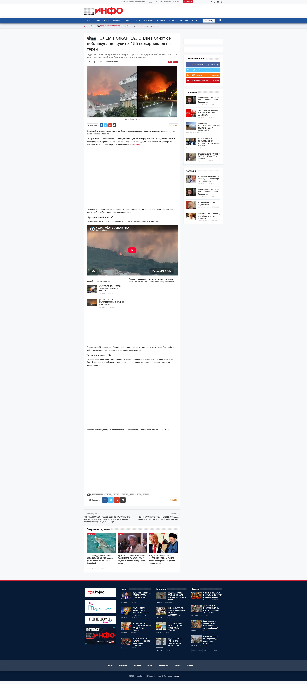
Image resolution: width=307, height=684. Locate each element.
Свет (127, 21)
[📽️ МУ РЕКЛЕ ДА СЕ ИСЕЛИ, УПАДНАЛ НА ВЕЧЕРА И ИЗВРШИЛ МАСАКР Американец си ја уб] (92, 289)
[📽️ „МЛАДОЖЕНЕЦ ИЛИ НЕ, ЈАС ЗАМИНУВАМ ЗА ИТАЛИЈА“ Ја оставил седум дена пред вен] (161, 641)
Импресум (167, 2)
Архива (149, 2)
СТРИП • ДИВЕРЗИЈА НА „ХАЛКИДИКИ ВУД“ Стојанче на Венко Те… (212, 595)
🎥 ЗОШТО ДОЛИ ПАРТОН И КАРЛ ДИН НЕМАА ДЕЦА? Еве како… (209, 156)
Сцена (172, 21)
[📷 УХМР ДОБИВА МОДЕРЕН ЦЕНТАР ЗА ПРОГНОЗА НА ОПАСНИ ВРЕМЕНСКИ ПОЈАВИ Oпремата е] (161, 626)
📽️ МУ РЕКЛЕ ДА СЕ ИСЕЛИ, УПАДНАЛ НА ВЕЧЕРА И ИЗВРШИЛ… (110, 288)
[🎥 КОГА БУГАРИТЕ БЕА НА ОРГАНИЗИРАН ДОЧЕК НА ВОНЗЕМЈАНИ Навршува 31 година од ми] (161, 611)
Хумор (177, 665)
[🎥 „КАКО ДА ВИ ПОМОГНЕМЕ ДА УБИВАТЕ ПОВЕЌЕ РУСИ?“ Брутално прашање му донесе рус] (132, 543)
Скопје (136, 21)
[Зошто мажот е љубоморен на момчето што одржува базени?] (196, 624)
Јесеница (116, 494)
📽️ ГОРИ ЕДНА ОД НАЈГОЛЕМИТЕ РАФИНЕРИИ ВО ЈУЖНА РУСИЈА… (111, 302)
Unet (177, 676)
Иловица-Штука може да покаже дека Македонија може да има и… (208, 178)
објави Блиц (135, 144)
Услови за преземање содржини (133, 2)
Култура (161, 21)
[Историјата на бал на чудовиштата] (191, 205)
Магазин (184, 21)
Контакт (159, 2)
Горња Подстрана (97, 494)
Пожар (132, 494)
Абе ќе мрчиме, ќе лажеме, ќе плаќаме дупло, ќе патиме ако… (209, 216)
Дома (90, 21)
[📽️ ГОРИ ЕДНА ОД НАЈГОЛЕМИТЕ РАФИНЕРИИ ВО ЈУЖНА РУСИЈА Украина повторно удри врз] (92, 302)
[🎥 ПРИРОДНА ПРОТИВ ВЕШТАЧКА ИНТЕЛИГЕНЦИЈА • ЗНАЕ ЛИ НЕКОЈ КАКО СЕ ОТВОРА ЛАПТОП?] (196, 608)
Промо (110, 665)
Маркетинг (177, 2)
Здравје (137, 665)
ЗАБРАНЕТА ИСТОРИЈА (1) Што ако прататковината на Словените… (209, 99)
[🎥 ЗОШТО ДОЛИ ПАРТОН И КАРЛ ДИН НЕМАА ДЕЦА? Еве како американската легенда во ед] (191, 157)
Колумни (148, 21)
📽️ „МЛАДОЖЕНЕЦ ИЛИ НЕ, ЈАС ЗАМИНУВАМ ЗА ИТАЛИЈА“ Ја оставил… (169, 643)
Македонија (103, 21)
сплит (139, 494)
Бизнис (117, 21)
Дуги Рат (108, 494)
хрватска (146, 494)
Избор (175, 61)
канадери (125, 494)
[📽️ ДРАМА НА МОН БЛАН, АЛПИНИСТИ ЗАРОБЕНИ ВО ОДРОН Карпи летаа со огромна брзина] (161, 595)
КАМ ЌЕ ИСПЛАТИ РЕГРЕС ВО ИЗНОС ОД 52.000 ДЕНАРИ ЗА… (208, 112)
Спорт (195, 21)
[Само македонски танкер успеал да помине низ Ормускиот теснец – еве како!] (196, 639)
